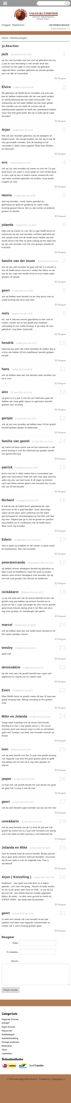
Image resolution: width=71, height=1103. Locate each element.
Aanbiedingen (8, 1034)
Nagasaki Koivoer (10, 1019)
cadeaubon (7, 1053)
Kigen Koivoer (8, 1027)
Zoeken (66, 3)
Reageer (62, 78)
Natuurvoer (7, 1030)
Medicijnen (7, 1046)
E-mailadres (12, 952)
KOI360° (6, 1023)
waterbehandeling (10, 1038)
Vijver (4, 1049)
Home (5, 38)
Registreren (18, 25)
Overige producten (10, 1042)
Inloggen (6, 25)
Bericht (14, 961)
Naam (15, 943)
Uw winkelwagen (59, 25)
